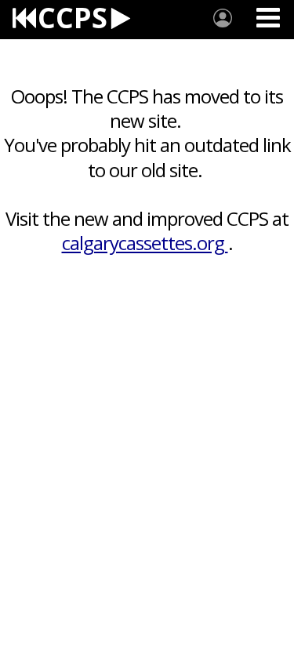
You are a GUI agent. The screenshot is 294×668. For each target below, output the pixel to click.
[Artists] (222, 18)
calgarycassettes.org (145, 243)
